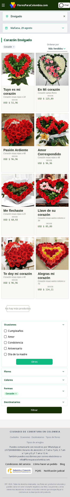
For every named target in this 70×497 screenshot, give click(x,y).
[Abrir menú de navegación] (3, 5)
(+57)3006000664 (13, 450)
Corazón (8, 47)
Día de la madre (17, 354)
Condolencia (15, 342)
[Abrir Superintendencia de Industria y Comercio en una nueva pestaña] (19, 471)
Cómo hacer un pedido (45, 464)
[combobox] (35, 16)
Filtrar (34, 410)
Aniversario (15, 348)
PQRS (38, 470)
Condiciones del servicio (18, 464)
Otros (34, 361)
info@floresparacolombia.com (35, 459)
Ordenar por (53, 45)
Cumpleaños (15, 330)
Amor (11, 336)
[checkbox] (5, 331)
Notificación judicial (54, 470)
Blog (62, 464)
